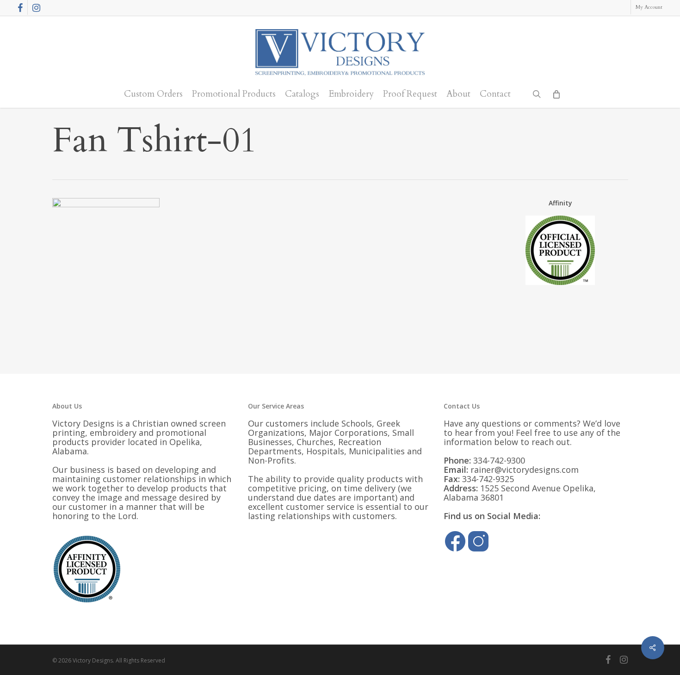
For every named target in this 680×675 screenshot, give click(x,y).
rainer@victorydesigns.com (524, 469)
